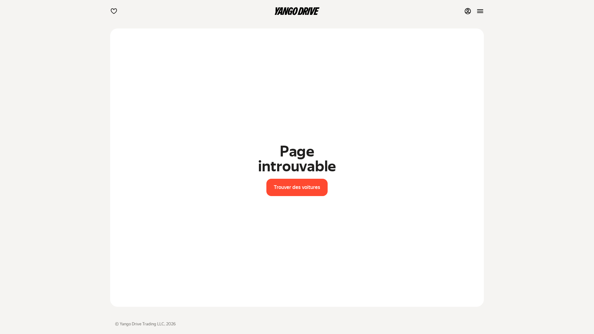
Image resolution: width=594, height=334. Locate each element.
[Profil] (467, 11)
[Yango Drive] (297, 11)
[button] (114, 11)
